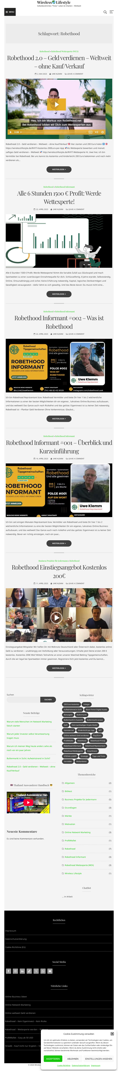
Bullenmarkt (81, 714)
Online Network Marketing (78, 832)
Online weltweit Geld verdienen (76, 735)
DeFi (65, 725)
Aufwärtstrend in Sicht (73, 709)
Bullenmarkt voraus (95, 720)
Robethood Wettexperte (73, 751)
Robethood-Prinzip (98, 740)
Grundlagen (71, 807)
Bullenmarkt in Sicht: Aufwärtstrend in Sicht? (28, 758)
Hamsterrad (69, 730)
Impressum (95, 1065)
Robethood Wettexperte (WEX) (64, 51)
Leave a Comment (75, 74)
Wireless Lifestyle (73, 873)
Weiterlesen (58, 169)
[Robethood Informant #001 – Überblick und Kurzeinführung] (59, 490)
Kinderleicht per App (86, 730)
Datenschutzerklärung (81, 1065)
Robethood (45, 51)
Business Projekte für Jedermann (53, 560)
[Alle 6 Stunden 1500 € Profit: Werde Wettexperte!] (59, 241)
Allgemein (70, 783)
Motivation (70, 824)
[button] (112, 1033)
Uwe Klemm (57, 74)
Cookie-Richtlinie (63, 1065)
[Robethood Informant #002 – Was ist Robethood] (59, 365)
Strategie (84, 756)
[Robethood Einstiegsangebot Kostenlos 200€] (59, 615)
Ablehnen (72, 1058)
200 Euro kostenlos (71, 704)
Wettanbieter (81, 761)
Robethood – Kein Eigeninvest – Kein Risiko (25, 1021)
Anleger (86, 704)
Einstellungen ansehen (98, 1058)
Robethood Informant (65, 186)
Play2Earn (97, 735)
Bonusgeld (68, 714)
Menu (11, 12)
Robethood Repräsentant (95, 746)
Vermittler (68, 761)
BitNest (68, 791)
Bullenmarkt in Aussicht (73, 720)
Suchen (10, 694)
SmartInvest (92, 751)
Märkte (68, 815)
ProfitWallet (68, 740)
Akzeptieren (53, 1058)
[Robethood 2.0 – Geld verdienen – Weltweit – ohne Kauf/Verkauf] (59, 109)
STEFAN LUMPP (70, 756)
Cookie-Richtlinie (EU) (15, 947)
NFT (100, 730)
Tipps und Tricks (98, 756)
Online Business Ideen (16, 996)
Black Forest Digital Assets (96, 709)
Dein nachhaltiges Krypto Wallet (84, 725)
